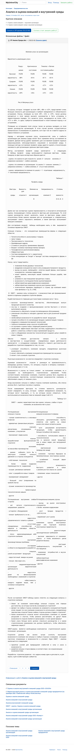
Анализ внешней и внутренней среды (19, 700)
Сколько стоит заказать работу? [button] (45, 30)
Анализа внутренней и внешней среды (19, 703)
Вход (50, 2)
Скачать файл (41, 40)
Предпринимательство (21, 8)
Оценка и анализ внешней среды (17, 696)
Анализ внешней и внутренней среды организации (24, 709)
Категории (9, 8)
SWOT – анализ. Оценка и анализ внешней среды (23, 706)
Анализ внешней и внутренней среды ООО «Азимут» (24, 715)
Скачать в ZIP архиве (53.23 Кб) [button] (18, 30)
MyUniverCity (19, 749)
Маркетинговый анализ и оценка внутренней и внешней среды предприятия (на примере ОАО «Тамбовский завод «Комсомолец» (35, 692)
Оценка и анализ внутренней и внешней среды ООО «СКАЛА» (29, 688)
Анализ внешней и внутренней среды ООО (19, 736)
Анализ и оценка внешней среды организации (22, 712)
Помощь (56, 2)
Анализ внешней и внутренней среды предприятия (51, 731)
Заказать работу (66, 2)
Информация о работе (31, 678)
